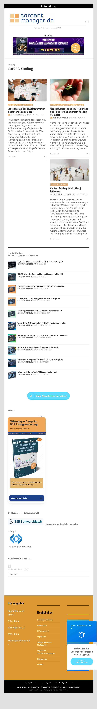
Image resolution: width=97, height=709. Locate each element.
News (24, 105)
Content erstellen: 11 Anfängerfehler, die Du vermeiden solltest (26, 110)
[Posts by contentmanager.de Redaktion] (9, 115)
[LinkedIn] (45, 6)
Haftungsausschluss (45, 620)
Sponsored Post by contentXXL (63, 194)
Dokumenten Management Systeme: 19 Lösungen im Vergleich (40, 359)
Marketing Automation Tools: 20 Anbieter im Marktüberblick (39, 310)
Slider (30, 105)
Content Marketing (15, 105)
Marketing (69, 105)
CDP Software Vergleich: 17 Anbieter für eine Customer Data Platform (43, 335)
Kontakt (40, 664)
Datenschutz (42, 625)
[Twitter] (49, 6)
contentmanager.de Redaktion (21, 115)
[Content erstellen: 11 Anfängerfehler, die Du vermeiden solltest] (23, 90)
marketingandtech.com (19, 546)
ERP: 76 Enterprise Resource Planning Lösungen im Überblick (40, 274)
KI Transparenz (43, 631)
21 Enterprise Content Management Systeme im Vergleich (38, 298)
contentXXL (55, 185)
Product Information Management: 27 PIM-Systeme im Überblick (41, 286)
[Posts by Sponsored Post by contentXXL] (51, 194)
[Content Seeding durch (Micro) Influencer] (66, 170)
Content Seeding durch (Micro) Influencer (65, 190)
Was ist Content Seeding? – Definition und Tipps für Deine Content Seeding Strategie (69, 111)
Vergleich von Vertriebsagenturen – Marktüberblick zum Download (41, 323)
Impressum (41, 636)
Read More (11, 156)
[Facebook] (41, 6)
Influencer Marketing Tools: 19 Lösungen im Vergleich (37, 372)
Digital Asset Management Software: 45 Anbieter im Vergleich (40, 261)
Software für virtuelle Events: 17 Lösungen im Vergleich (37, 347)
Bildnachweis (42, 659)
